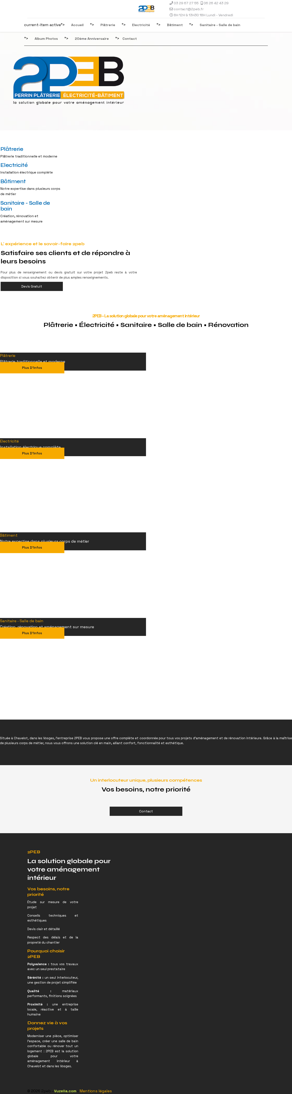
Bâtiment (175, 25)
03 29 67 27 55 (186, 3)
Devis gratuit (31, 286)
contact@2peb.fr (189, 9)
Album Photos (46, 38)
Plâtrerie (107, 25)
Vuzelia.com (65, 1090)
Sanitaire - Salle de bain (220, 25)
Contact (129, 38)
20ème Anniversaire (92, 38)
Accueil (77, 25)
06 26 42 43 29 (216, 3)
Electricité (141, 25)
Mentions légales (96, 1090)
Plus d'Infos (32, 367)
